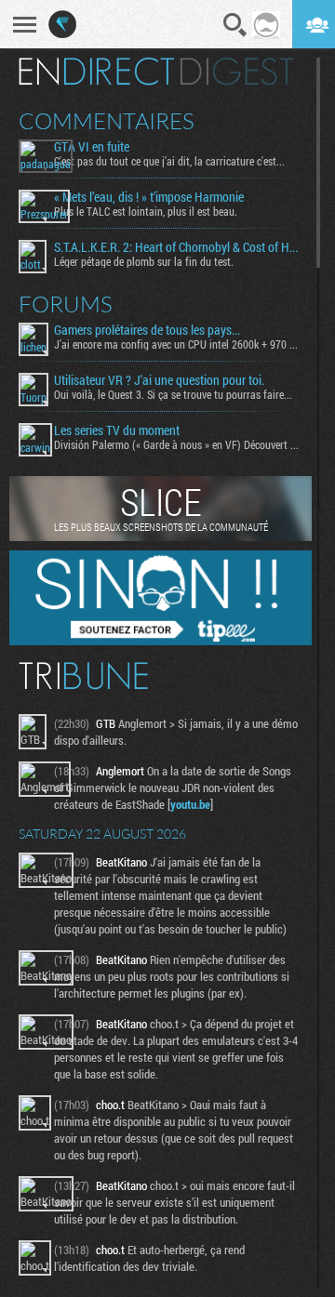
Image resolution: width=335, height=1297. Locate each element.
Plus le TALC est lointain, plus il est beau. (145, 211)
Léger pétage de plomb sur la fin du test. (144, 261)
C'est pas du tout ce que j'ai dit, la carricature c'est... (169, 160)
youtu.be (190, 804)
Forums (66, 304)
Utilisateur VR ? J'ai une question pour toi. (159, 380)
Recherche (235, 25)
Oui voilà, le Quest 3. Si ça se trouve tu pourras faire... (173, 394)
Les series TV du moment (117, 430)
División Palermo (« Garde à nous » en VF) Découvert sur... (178, 444)
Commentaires (106, 121)
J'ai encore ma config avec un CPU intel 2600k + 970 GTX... (178, 344)
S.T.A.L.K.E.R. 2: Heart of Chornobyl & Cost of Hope (178, 247)
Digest (237, 72)
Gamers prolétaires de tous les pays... (147, 330)
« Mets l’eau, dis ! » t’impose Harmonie (149, 197)
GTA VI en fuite (91, 146)
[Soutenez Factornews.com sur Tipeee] (160, 640)
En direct (96, 72)
